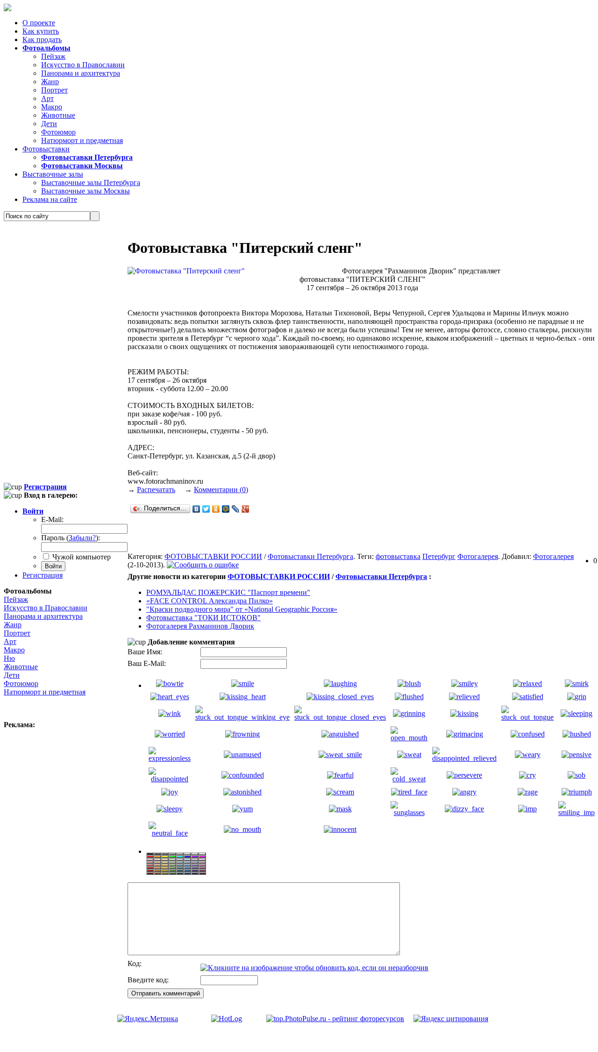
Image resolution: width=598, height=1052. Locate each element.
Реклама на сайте (49, 199)
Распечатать (156, 490)
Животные (58, 115)
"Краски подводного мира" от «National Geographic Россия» (241, 609)
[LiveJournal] (236, 509)
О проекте (38, 23)
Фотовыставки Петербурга (310, 556)
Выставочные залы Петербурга (90, 182)
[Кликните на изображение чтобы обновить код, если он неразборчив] (314, 968)
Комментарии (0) (221, 490)
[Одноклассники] (216, 509)
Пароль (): (70, 538)
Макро (51, 107)
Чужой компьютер (80, 557)
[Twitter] (206, 509)
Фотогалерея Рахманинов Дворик (200, 626)
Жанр (50, 82)
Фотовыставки (46, 149)
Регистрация (42, 575)
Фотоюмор (58, 132)
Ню (9, 658)
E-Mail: (52, 519)
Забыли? (82, 538)
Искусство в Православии (83, 65)
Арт (47, 98)
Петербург (439, 556)
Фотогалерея (477, 556)
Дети (49, 124)
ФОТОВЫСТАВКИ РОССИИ (213, 556)
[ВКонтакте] (196, 509)
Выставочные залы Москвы (85, 191)
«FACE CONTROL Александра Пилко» (209, 601)
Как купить (40, 31)
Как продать (42, 39)
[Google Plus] (245, 509)
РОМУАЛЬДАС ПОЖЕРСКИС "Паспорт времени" (228, 592)
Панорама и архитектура (80, 73)
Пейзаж (53, 56)
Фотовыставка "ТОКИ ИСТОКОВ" (203, 618)
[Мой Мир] (226, 509)
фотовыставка (398, 556)
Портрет (54, 90)
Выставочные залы (52, 174)
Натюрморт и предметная (82, 140)
